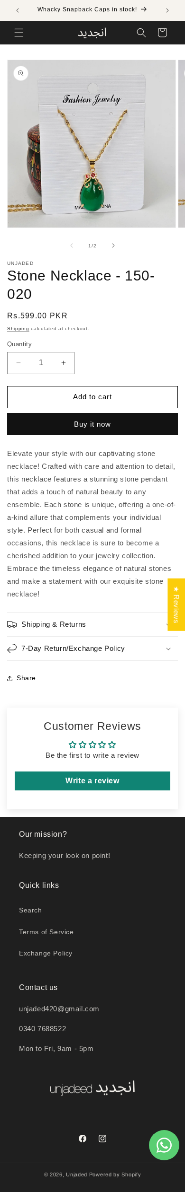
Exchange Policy (46, 953)
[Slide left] (71, 245)
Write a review (92, 781)
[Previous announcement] (17, 10)
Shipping (18, 328)
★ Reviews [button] (176, 604)
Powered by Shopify (115, 1174)
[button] (19, 32)
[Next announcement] (167, 10)
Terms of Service (46, 932)
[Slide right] (113, 245)
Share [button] (26, 678)
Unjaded (76, 1174)
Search (30, 910)
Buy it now (92, 424)
